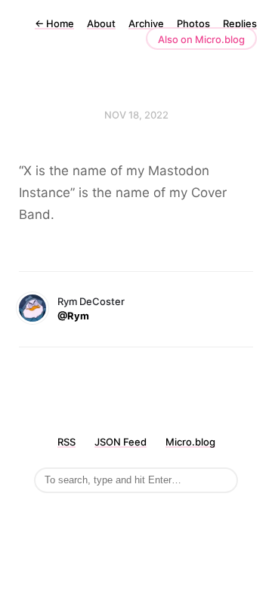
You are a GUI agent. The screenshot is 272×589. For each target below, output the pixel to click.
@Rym (73, 316)
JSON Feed (120, 442)
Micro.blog (190, 442)
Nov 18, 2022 (136, 115)
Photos (193, 23)
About (101, 23)
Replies (240, 23)
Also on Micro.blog (201, 39)
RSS (66, 442)
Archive (146, 23)
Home (54, 23)
